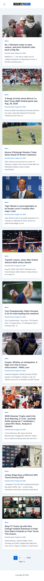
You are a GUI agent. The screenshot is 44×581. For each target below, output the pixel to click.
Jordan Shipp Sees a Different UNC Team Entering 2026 (21, 476)
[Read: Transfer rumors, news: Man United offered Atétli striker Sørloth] (22, 241)
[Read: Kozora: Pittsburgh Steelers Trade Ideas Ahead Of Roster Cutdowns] (22, 134)
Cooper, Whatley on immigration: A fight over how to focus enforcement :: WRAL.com (21, 364)
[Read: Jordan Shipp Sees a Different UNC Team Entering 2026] (22, 456)
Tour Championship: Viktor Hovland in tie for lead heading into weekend (22, 312)
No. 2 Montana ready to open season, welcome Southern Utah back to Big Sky (20, 47)
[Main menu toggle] (4, 4)
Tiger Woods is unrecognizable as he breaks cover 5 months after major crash (21, 208)
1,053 (28, 558)
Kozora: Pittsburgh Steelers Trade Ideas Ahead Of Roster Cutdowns (21, 153)
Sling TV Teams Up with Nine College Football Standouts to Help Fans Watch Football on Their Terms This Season (22, 530)
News (6, 41)
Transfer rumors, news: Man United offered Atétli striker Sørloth (21, 261)
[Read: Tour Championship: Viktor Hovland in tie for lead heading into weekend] (22, 292)
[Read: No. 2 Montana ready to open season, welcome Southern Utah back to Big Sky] (22, 26)
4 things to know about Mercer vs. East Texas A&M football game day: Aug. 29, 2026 (21, 101)
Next (22, 562)
